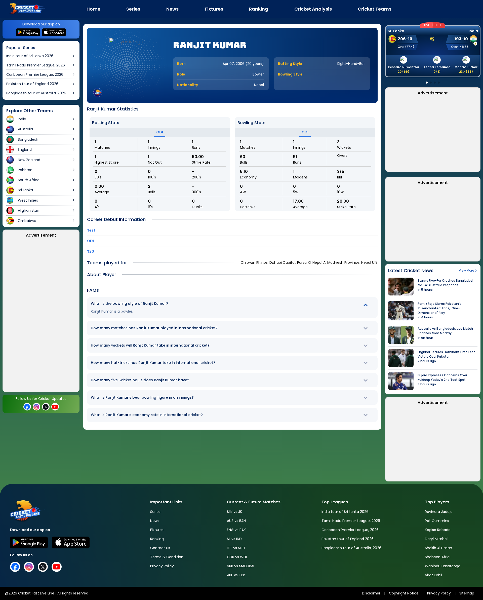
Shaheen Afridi (437, 556)
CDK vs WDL (237, 556)
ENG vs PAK (236, 529)
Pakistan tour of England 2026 (347, 538)
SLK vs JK (234, 511)
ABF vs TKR (236, 575)
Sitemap (466, 593)
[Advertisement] (41, 316)
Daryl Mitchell (436, 538)
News (154, 520)
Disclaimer (371, 593)
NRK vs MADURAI (240, 566)
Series (155, 511)
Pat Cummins (437, 520)
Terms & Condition (166, 556)
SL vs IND (234, 538)
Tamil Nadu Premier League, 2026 (350, 520)
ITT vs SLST (236, 547)
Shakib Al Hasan (438, 547)
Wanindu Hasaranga (442, 566)
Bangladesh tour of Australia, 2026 (351, 547)
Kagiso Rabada (438, 529)
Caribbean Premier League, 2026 (350, 529)
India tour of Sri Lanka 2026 (345, 511)
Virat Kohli (433, 575)
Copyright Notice (404, 593)
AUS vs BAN (236, 520)
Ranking (157, 538)
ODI (159, 132)
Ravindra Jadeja (439, 511)
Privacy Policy (162, 566)
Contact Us (160, 547)
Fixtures (157, 529)
